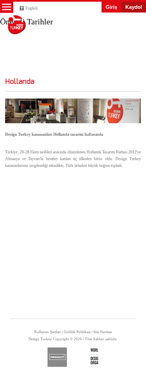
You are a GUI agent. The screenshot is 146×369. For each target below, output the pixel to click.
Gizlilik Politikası (77, 332)
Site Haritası (102, 332)
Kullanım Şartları (47, 332)
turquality (57, 357)
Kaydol (133, 7)
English (31, 8)
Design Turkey (17, 24)
